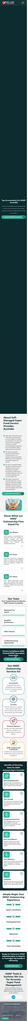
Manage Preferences (8, 1015)
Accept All (5, 1018)
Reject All (18, 1015)
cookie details (12, 1011)
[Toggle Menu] (22, 2)
